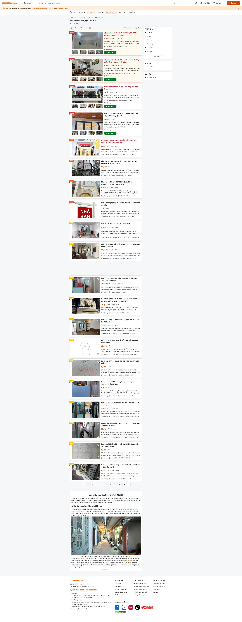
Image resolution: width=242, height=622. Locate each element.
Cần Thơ (149, 47)
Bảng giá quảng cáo (140, 583)
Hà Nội (130, 100)
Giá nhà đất (156, 589)
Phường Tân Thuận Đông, (119, 258)
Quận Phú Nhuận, (117, 46)
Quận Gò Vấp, (121, 313)
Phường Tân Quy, (111, 127)
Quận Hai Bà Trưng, (127, 354)
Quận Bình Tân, (126, 73)
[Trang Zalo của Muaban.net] (124, 607)
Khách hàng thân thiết (140, 592)
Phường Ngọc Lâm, (116, 333)
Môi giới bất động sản (159, 586)
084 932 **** (111, 106)
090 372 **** (111, 52)
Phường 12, (114, 196)
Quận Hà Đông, (123, 100)
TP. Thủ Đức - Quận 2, (128, 437)
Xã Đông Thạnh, (115, 216)
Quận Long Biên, (126, 333)
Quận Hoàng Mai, (130, 416)
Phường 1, (109, 46)
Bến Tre (128, 458)
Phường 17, (115, 154)
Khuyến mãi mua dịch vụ (141, 586)
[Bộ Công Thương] (147, 609)
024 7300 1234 (91, 590)
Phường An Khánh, (116, 437)
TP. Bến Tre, (122, 458)
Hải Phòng (150, 44)
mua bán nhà (81, 558)
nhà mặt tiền (128, 560)
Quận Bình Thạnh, (124, 154)
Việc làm (155, 592)
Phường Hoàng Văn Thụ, (117, 416)
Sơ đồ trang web (120, 595)
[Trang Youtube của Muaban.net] (130, 607)
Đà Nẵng (149, 40)
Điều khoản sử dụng (121, 592)
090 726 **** (111, 79)
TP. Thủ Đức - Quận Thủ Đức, (132, 237)
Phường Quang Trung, (112, 100)
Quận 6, (119, 292)
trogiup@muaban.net (80, 608)
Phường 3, (114, 478)
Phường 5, (114, 313)
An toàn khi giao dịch (121, 589)
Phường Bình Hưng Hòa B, (113, 73)
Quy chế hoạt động (120, 586)
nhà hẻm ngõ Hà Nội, (78, 511)
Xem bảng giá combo (40, 8)
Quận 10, (120, 196)
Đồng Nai (149, 51)
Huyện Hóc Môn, (124, 216)
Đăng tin (234, 3)
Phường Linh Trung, (117, 237)
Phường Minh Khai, (116, 354)
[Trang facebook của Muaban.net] (117, 607)
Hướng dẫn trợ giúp (140, 595)
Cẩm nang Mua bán (159, 583)
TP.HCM (125, 46)
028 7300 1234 (63, 8)
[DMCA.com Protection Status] (120, 613)
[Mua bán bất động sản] (9, 3)
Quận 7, (119, 127)
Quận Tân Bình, (121, 478)
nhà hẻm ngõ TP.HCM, (131, 509)
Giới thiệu (118, 583)
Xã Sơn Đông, (115, 458)
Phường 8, (114, 292)
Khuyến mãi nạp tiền (140, 589)
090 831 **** (111, 133)
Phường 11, (114, 375)
